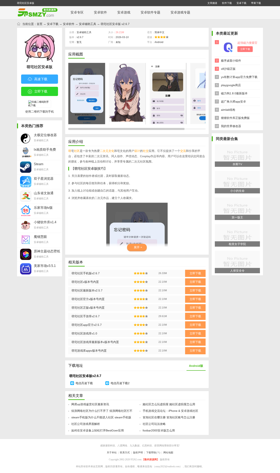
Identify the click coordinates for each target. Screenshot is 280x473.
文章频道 (212, 3)
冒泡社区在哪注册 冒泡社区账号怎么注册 (169, 417)
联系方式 (125, 452)
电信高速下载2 (120, 383)
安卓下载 (241, 3)
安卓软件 (100, 12)
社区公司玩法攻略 (154, 424)
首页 (39, 24)
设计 (137, 150)
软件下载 (227, 3)
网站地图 (168, 452)
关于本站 (112, 452)
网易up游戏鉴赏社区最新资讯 (90, 404)
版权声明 (138, 452)
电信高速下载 (84, 383)
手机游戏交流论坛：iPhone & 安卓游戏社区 (170, 410)
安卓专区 (77, 12)
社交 (146, 150)
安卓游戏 (123, 12)
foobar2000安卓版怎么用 (159, 430)
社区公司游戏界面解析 (85, 424)
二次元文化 (107, 150)
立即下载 (40, 91)
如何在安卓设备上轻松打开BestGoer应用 (97, 430)
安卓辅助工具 (87, 24)
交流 (183, 150)
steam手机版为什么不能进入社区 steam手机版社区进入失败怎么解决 (101, 418)
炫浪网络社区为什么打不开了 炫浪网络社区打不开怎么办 (101, 412)
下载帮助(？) (153, 452)
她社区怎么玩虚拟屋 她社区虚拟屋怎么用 (169, 404)
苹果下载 (256, 3)
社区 (77, 150)
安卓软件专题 (150, 12)
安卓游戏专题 (180, 12)
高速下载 (40, 79)
